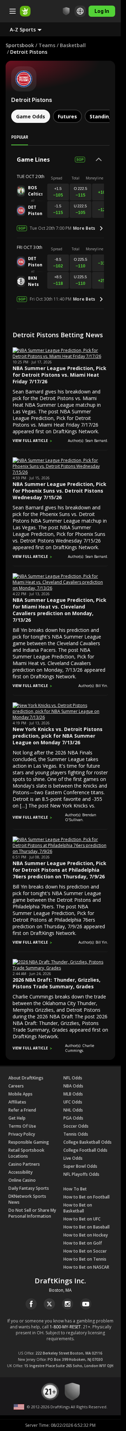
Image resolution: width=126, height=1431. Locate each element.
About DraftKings (25, 1078)
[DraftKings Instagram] (67, 1304)
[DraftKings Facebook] (31, 1304)
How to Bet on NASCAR (86, 1267)
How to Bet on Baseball (86, 1227)
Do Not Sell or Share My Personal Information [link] (32, 1213)
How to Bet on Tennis (84, 1259)
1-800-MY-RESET (65, 1327)
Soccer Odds (76, 1126)
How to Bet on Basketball (77, 1208)
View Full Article (30, 440)
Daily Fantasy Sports (28, 1188)
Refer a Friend (22, 1110)
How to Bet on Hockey (85, 1235)
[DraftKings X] (49, 1304)
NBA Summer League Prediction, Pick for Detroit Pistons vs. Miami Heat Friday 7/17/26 (59, 375)
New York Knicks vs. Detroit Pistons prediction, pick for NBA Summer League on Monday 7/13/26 (58, 736)
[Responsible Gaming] (66, 11)
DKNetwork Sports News (27, 1199)
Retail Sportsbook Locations (26, 1153)
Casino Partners (24, 1164)
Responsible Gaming (28, 1142)
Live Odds (73, 1158)
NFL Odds (72, 1078)
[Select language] (80, 11)
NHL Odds (73, 1110)
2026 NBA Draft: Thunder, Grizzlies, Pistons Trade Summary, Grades (56, 983)
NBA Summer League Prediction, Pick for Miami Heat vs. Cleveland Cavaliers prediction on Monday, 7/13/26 (59, 610)
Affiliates (17, 1102)
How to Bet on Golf (82, 1243)
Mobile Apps (20, 1094)
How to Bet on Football (86, 1197)
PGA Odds (73, 1118)
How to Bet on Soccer (85, 1251)
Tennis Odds (75, 1134)
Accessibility (20, 1172)
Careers (16, 1086)
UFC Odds (72, 1102)
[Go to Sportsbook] (25, 11)
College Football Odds (85, 1150)
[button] (31, 29)
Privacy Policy (21, 1134)
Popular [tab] (19, 137)
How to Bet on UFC (81, 1219)
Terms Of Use (22, 1126)
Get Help (17, 1118)
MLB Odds (73, 1094)
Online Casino (22, 1180)
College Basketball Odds (87, 1142)
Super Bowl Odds (80, 1166)
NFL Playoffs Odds (81, 1174)
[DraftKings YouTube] (85, 1304)
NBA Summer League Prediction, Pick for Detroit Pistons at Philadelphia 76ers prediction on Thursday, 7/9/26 (59, 870)
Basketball (73, 45)
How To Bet (75, 1189)
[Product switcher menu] (12, 11)
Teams (46, 45)
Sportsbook (20, 45)
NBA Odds (73, 1086)
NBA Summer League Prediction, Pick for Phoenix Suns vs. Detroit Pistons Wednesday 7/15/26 (59, 491)
